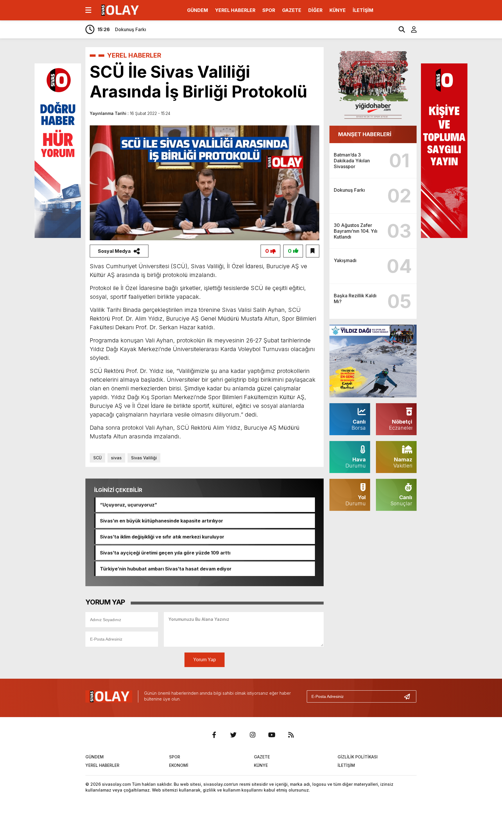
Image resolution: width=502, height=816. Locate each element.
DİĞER (315, 10)
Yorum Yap (204, 659)
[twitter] (233, 735)
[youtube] (272, 735)
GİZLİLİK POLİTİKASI (358, 756)
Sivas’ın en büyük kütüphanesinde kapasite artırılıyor (161, 521)
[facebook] (214, 735)
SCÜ (97, 457)
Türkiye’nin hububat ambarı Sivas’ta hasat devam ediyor (166, 569)
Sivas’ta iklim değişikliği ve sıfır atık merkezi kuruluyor (162, 537)
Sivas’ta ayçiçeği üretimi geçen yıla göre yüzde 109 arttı (165, 553)
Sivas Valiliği (144, 457)
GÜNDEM (197, 10)
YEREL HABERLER (235, 10)
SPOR (268, 10)
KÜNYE (337, 10)
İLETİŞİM (363, 10)
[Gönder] (409, 696)
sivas (116, 457)
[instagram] (252, 735)
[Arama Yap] (399, 29)
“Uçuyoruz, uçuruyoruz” (128, 505)
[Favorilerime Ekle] (312, 251)
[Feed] (291, 735)
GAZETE (291, 10)
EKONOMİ (178, 765)
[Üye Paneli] (411, 29)
